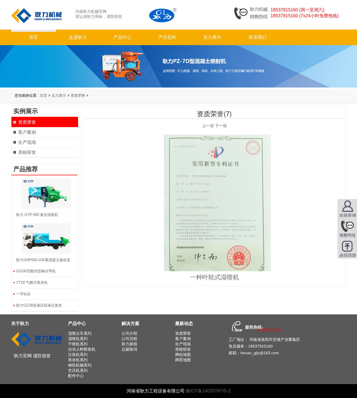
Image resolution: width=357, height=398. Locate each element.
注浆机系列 (78, 354)
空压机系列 (78, 370)
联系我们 (258, 37)
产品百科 (167, 37)
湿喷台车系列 (79, 333)
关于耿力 (20, 323)
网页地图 (183, 360)
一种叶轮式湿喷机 (214, 277)
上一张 (208, 125)
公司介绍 (129, 333)
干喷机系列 (78, 344)
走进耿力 (78, 37)
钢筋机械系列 (79, 365)
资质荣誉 (78, 95)
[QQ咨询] (347, 229)
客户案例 (27, 132)
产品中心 (122, 37)
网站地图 (183, 354)
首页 (33, 37)
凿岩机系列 (78, 360)
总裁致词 (129, 349)
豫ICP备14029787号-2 (208, 391)
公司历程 (129, 338)
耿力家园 (129, 344)
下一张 (221, 125)
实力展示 (212, 37)
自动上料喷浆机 (81, 349)
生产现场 (27, 142)
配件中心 (76, 375)
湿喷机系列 (78, 338)
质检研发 (27, 152)
